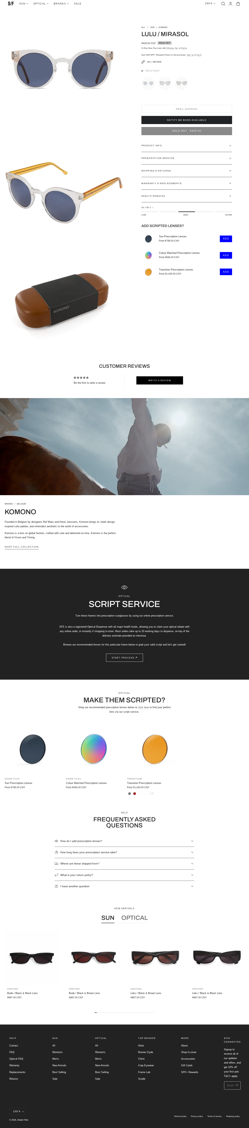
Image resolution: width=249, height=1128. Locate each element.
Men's (55, 1059)
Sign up (190, 55)
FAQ (11, 1052)
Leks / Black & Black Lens (207, 993)
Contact (13, 1045)
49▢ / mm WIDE (154, 62)
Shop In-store (188, 1052)
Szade (141, 1078)
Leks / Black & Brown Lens (146, 993)
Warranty (14, 1065)
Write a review (159, 380)
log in (199, 55)
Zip (176, 48)
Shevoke (12, 989)
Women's (57, 1052)
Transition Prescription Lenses (176, 269)
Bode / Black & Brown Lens (84, 993)
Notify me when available (186, 120)
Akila (141, 1045)
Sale (54, 1078)
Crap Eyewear (146, 1065)
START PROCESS (123, 658)
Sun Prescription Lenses (173, 236)
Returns (13, 1078)
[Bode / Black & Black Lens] (32, 957)
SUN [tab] (107, 918)
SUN (152, 27)
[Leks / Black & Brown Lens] (155, 957)
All (53, 1045)
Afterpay (170, 48)
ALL (143, 27)
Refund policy (180, 1116)
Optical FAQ (16, 1059)
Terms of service (214, 1116)
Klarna (184, 48)
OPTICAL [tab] (134, 918)
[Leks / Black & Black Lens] (217, 957)
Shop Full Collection (22, 547)
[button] (223, 3)
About (184, 1045)
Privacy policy (197, 1116)
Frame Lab (144, 1072)
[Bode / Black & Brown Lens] (93, 957)
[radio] (149, 83)
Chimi (141, 1059)
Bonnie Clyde (145, 1052)
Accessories (188, 1059)
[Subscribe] (236, 1085)
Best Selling (59, 1072)
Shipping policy (233, 1116)
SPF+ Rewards (189, 1072)
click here (143, 707)
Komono (163, 27)
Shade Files (22, 1120)
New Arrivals (59, 1065)
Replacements (17, 1072)
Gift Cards (187, 1065)
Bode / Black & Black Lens (22, 993)
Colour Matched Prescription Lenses (179, 253)
